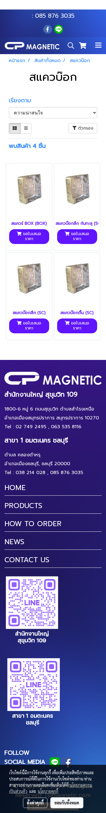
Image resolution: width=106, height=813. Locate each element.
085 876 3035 (54, 15)
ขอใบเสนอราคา (31, 236)
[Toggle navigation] (98, 45)
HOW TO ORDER (33, 523)
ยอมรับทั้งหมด (66, 802)
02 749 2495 (31, 426)
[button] (69, 45)
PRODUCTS (23, 505)
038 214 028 (30, 472)
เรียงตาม (23, 100)
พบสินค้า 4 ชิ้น (27, 145)
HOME (15, 487)
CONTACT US (26, 560)
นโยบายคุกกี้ (48, 791)
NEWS (14, 541)
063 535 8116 (57, 6)
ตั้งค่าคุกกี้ (35, 802)
